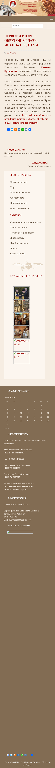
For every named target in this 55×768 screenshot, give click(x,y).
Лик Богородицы (19, 243)
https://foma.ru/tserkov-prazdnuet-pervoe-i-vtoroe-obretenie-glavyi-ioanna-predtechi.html (27, 119)
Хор (12, 187)
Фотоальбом (17, 197)
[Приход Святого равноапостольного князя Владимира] (27, 13)
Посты (13, 248)
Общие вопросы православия (25, 222)
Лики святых (17, 238)
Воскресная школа (20, 192)
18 (14, 417)
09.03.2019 (11, 52)
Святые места (17, 253)
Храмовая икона (18, 182)
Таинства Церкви (19, 227)
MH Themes (27, 765)
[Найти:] (27, 25)
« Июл (6, 428)
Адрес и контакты (19, 208)
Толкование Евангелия (22, 232)
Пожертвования (18, 203)
